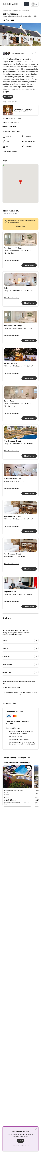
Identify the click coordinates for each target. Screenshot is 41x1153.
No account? (20, 1145)
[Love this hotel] (37, 53)
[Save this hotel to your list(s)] (32, 53)
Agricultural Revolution (23, 109)
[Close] (36, 1129)
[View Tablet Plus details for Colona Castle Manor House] (29, 768)
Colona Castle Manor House (13, 791)
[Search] (26, 4)
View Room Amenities (11, 260)
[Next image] (37, 37)
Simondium (25, 10)
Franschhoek (17, 10)
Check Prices (20, 226)
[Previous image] (3, 37)
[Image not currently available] (20, 239)
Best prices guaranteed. (11, 214)
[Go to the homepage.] (10, 4)
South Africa (7, 10)
